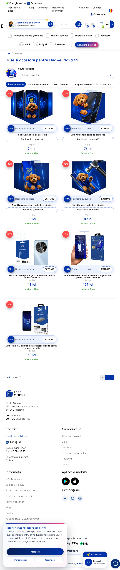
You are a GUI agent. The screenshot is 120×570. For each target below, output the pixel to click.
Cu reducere (105, 84)
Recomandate (17, 84)
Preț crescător (61, 84)
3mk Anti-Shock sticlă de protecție (88, 134)
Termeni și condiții (15, 501)
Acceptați (35, 551)
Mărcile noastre (14, 479)
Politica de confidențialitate (20, 490)
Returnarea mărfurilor (58, 9)
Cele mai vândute (39, 84)
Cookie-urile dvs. (15, 484)
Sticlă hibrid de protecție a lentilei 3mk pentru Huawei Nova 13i (32, 276)
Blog (31, 7)
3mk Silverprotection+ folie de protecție (32, 205)
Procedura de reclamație (19, 496)
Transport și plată (14, 9)
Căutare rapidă (26, 68)
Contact (97, 7)
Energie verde (17, 3)
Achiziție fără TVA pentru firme (22, 518)
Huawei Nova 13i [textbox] (30, 74)
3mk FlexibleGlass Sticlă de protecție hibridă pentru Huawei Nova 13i (31, 346)
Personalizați (20, 560)
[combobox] (66, 75)
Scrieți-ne (36, 3)
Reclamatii (83, 7)
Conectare (99, 14)
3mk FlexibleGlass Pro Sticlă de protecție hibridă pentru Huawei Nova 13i (88, 276)
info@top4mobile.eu (17, 435)
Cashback (43, 7)
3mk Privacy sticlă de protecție (32, 134)
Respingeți (50, 560)
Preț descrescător (83, 84)
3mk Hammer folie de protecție (88, 205)
